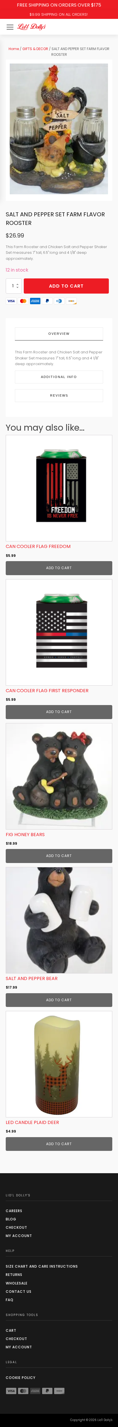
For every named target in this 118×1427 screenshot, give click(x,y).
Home (14, 48)
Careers (14, 1210)
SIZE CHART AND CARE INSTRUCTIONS (42, 1266)
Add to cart (66, 286)
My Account (19, 1235)
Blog (11, 1219)
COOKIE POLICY (21, 1377)
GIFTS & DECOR (35, 48)
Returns (14, 1274)
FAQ (9, 1299)
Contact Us (19, 1291)
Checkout (16, 1227)
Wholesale (16, 1283)
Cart (11, 1330)
